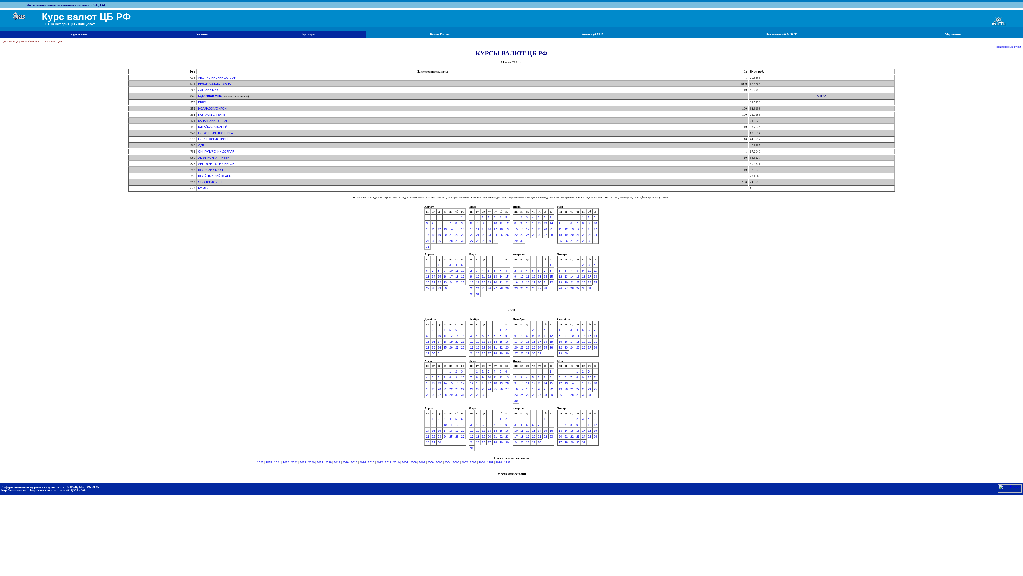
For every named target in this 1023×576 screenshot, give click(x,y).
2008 (413, 462)
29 (456, 240)
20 (445, 235)
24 (427, 240)
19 (439, 235)
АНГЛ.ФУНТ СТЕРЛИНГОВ (216, 163)
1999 (490, 462)
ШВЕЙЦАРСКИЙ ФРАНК (214, 176)
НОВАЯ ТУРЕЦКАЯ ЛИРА (215, 133)
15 (456, 229)
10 (427, 229)
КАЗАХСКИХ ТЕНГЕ (211, 114)
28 (451, 240)
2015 (354, 462)
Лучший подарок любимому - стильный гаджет (33, 41)
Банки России (440, 34)
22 (456, 235)
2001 (473, 462)
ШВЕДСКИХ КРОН (210, 169)
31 (427, 246)
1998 (499, 462)
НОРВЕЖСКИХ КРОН (213, 139)
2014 (362, 462)
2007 (422, 462)
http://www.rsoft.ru (13, 490)
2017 (337, 462)
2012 (379, 462)
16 (462, 229)
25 (433, 240)
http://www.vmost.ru (43, 490)
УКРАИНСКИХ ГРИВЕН (213, 157)
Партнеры (307, 34)
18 (433, 235)
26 (439, 240)
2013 (371, 462)
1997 (507, 462)
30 (462, 240)
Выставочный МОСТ (781, 34)
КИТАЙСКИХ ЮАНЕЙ (212, 127)
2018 (328, 462)
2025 (269, 462)
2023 (286, 462)
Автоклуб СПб (592, 34)
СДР (201, 145)
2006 (430, 462)
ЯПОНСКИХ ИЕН (210, 182)
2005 (439, 462)
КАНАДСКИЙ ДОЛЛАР (213, 120)
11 (433, 229)
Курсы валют (80, 34)
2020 (311, 462)
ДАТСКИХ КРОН (209, 89)
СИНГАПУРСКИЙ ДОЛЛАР (216, 151)
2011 (388, 462)
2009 (405, 462)
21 (451, 235)
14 (451, 229)
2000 (481, 462)
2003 (456, 462)
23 (462, 235)
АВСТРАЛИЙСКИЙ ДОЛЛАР (217, 77)
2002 (464, 462)
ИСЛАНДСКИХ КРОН (212, 108)
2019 (320, 462)
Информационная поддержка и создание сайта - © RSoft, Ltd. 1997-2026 (50, 487)
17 (427, 235)
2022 (294, 462)
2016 (345, 462)
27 (445, 240)
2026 (260, 462)
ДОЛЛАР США (211, 96)
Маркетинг (953, 34)
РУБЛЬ (203, 188)
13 (445, 229)
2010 (396, 462)
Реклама (201, 34)
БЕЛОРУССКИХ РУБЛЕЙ (215, 83)
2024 (277, 462)
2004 (447, 462)
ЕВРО (202, 102)
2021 (303, 462)
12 (439, 229)
